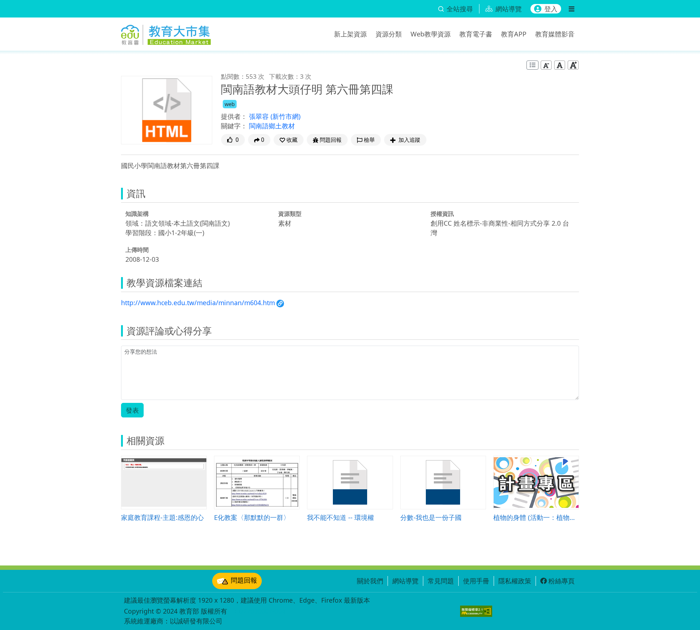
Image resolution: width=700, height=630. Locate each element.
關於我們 (370, 580)
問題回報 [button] (331, 140)
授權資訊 (442, 214)
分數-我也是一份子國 (431, 517)
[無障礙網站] (476, 611)
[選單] (571, 8)
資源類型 (290, 214)
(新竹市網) (285, 116)
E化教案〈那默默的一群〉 (252, 517)
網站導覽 (405, 580)
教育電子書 (475, 34)
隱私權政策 (514, 580)
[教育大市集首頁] (166, 33)
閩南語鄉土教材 (272, 125)
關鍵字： (234, 125)
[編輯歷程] (532, 65)
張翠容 (260, 116)
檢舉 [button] (369, 140)
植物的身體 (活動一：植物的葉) (536, 517)
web (230, 104)
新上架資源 (350, 34)
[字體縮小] (546, 65)
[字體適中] (559, 65)
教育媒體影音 (555, 34)
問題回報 (244, 580)
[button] (288, 140)
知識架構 (137, 214)
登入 (550, 8)
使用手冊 (476, 580)
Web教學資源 (431, 34)
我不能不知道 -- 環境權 (340, 517)
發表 (132, 410)
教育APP (513, 34)
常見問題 (441, 580)
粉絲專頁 (561, 580)
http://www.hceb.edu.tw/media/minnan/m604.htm (198, 302)
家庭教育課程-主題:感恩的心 (162, 517)
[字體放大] (573, 65)
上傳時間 (137, 250)
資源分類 (389, 34)
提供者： (234, 116)
